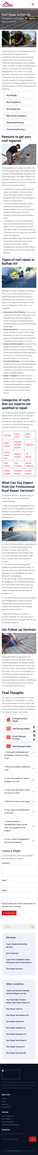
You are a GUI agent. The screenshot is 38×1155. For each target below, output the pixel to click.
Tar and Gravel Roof (7, 455)
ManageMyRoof (8, 18)
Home (4, 1098)
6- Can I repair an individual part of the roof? (17, 811)
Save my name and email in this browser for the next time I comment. (18, 904)
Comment (6, 863)
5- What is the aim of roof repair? (17, 801)
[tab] (33, 4)
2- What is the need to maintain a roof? (17, 768)
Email (4, 890)
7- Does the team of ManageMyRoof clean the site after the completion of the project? (15, 826)
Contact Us (6, 1107)
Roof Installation (8, 1122)
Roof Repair (6, 1119)
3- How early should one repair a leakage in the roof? (16, 779)
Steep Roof (29, 444)
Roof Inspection (8, 1116)
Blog (3, 1101)
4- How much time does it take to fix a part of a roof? (17, 791)
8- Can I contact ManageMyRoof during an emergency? (16, 840)
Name (4, 880)
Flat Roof (7, 435)
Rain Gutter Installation (10, 1125)
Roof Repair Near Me (23, 18)
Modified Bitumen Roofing (18, 444)
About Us (5, 1104)
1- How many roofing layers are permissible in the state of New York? (16, 755)
